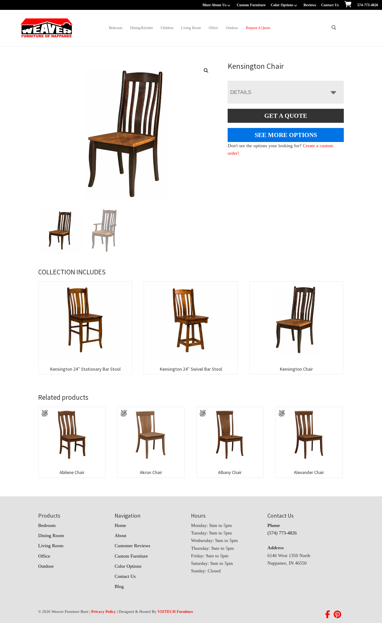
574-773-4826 (367, 5)
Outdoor (232, 28)
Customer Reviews (132, 545)
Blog (119, 586)
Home (120, 525)
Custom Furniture (251, 5)
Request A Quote (258, 28)
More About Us (214, 5)
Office (213, 28)
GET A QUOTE (285, 115)
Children (167, 28)
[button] (206, 70)
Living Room (191, 28)
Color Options (282, 5)
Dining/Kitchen (141, 28)
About (120, 535)
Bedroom (115, 28)
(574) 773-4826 (282, 533)
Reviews (310, 5)
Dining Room (51, 535)
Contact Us (330, 5)
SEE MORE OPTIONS (286, 135)
